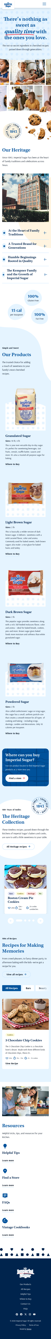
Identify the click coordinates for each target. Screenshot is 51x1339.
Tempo (29, 1329)
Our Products (25, 1284)
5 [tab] (33, 920)
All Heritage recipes (17, 846)
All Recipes (11, 988)
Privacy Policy (21, 1325)
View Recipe (11, 1063)
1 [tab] (17, 920)
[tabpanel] (25, 889)
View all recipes (15, 974)
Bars (28, 988)
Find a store (15, 778)
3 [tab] (25, 920)
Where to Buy (12, 464)
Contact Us (25, 1303)
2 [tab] (21, 920)
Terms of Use (34, 1325)
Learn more (8, 1160)
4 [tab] (29, 920)
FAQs (25, 1308)
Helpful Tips (25, 1294)
